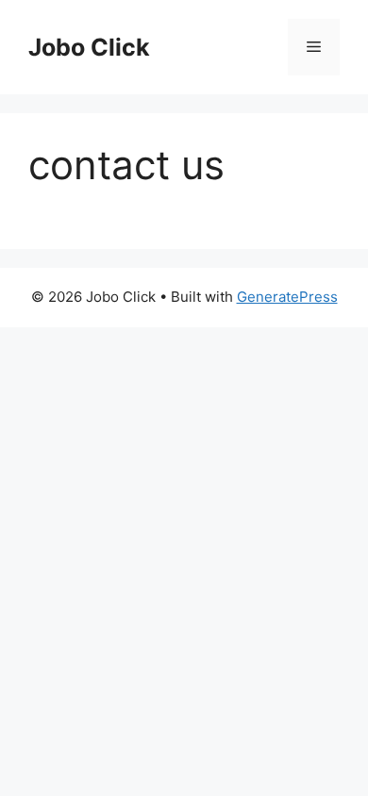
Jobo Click (89, 47)
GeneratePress (287, 297)
